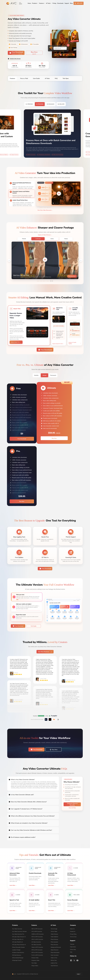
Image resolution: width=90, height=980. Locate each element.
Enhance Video (34, 956)
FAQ (71, 951)
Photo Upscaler (54, 940)
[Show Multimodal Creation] (41, 206)
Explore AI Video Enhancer (45, 233)
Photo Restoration (55, 951)
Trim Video (34, 961)
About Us (72, 927)
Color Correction (55, 954)
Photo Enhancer (54, 938)
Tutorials (72, 943)
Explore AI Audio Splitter (75, 341)
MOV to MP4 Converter (37, 935)
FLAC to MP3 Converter (37, 954)
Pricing (54, 3)
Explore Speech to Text (58, 342)
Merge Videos (34, 964)
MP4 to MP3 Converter (36, 948)
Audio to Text (54, 961)
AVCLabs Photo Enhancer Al (19, 943)
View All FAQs (72, 806)
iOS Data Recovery (16, 954)
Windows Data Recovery (18, 951)
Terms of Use (73, 935)
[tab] (22, 183)
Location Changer (16, 948)
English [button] (78, 972)
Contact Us (72, 930)
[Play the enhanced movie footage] (45, 258)
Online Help (73, 948)
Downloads (60, 3)
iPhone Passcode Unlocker (18, 946)
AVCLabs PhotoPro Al (17, 940)
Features (41, 3)
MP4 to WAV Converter (37, 951)
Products (34, 3)
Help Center (73, 945)
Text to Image (54, 927)
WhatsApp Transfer (17, 959)
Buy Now (54, 437)
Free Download (72, 275)
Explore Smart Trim (16, 340)
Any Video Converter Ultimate (19, 930)
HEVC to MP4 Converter (37, 938)
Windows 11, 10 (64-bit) (17, 54)
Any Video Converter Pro (18, 933)
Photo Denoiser (54, 943)
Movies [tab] (66, 237)
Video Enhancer (54, 933)
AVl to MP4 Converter (36, 930)
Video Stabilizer (54, 935)
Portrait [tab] (24, 237)
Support (67, 3)
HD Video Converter (36, 943)
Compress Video (35, 959)
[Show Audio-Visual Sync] (48, 206)
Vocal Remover (54, 964)
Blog (71, 3)
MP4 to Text (54, 959)
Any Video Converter (17, 927)
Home (29, 3)
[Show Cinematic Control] (45, 206)
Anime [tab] (52, 237)
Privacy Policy (73, 933)
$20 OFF (34, 54)
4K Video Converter (36, 940)
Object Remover (54, 948)
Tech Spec (66, 78)
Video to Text (54, 956)
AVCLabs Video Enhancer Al (19, 935)
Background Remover (56, 946)
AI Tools (48, 3)
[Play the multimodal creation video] (59, 192)
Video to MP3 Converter (37, 946)
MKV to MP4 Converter (37, 927)
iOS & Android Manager (17, 956)
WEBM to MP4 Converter (37, 933)
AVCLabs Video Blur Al (17, 938)
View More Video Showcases (45, 209)
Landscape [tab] (38, 237)
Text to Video (54, 930)
